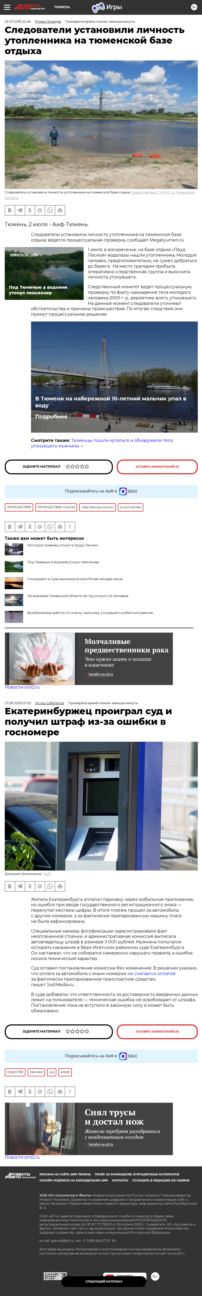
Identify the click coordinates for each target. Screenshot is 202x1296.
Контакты (120, 1180)
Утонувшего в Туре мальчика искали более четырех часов (75, 579)
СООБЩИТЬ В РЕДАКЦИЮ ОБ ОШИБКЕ (161, 1180)
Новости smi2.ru (22, 687)
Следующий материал (103, 1281)
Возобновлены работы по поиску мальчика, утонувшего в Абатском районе (90, 613)
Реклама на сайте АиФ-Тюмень (65, 1174)
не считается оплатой (151, 973)
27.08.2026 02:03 (18, 703)
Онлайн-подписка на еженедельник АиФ (73, 1180)
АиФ (47, 874)
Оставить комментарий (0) (157, 467)
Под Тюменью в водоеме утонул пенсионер (63, 562)
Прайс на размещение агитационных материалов (137, 1174)
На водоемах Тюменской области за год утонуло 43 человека (77, 596)
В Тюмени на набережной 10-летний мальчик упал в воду (110, 402)
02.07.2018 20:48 (18, 21)
